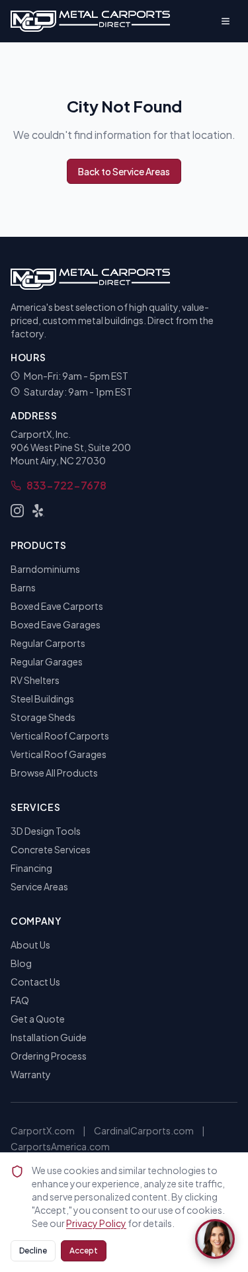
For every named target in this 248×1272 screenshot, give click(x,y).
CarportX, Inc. (41, 434)
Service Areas (39, 886)
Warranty (31, 1074)
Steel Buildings (42, 698)
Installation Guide (49, 1037)
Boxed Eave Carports (57, 606)
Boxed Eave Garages (56, 624)
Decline (33, 1250)
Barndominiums (45, 569)
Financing (31, 868)
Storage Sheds (43, 717)
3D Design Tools (46, 831)
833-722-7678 (66, 485)
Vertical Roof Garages (58, 754)
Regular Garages (47, 661)
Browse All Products (54, 773)
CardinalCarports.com (144, 1130)
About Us (30, 945)
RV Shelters (35, 680)
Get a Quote (38, 1019)
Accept (83, 1250)
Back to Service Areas (124, 171)
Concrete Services (51, 849)
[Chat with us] (215, 1239)
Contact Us (35, 982)
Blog (21, 963)
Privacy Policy (96, 1223)
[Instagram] (17, 510)
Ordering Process (49, 1056)
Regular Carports (48, 643)
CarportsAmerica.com (60, 1146)
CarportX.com (43, 1130)
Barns (23, 587)
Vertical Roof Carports (60, 736)
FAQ (20, 1000)
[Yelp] (38, 510)
